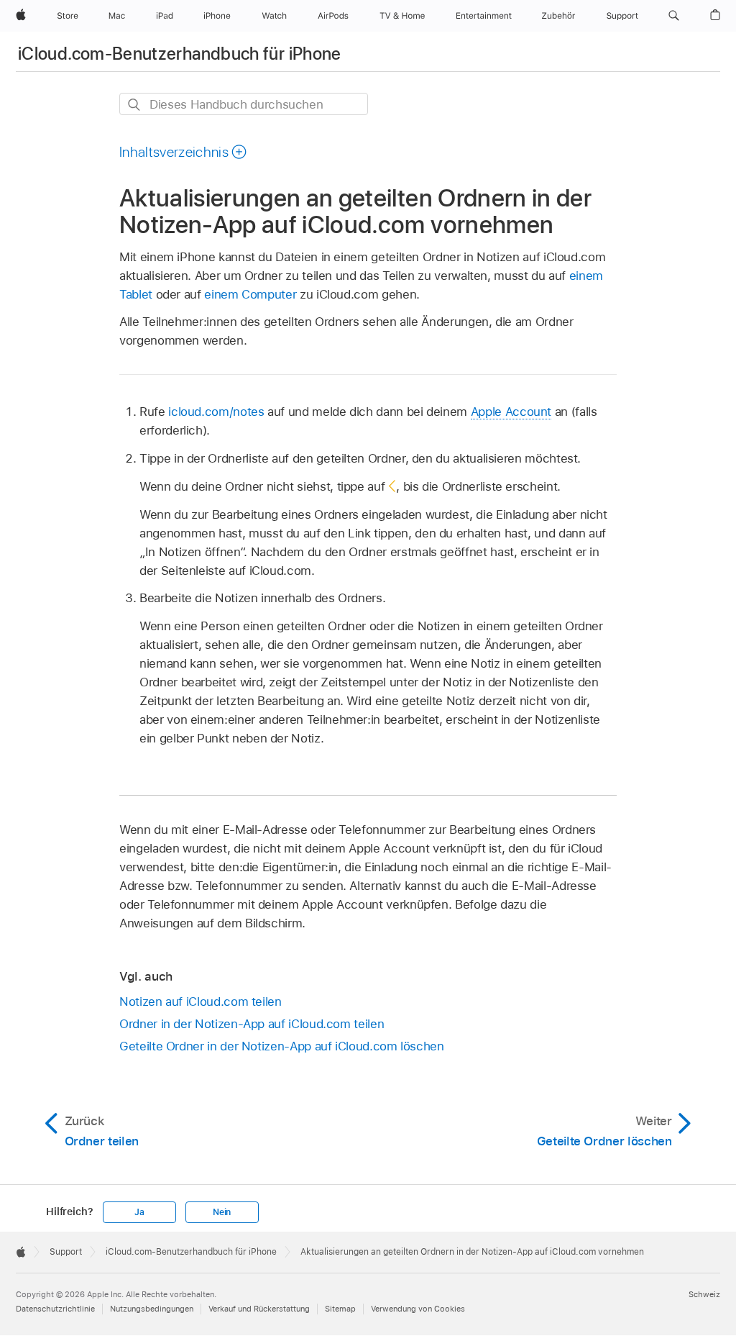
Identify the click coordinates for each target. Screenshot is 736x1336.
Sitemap (340, 1309)
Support (66, 1252)
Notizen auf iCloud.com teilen (200, 1001)
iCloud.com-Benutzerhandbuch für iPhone (179, 53)
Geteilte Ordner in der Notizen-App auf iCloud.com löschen (281, 1046)
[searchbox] (243, 104)
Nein (222, 1212)
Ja (139, 1212)
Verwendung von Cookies (418, 1309)
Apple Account (511, 411)
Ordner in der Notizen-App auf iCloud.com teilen (251, 1024)
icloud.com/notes (216, 411)
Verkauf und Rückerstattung (259, 1309)
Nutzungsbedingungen (151, 1309)
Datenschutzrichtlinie (55, 1309)
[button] (674, 16)
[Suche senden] (134, 104)
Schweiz (704, 1294)
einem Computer (250, 294)
